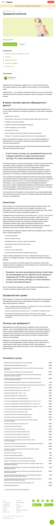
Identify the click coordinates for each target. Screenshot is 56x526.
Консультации (6, 511)
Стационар (15, 183)
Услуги (19, 11)
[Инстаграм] (43, 501)
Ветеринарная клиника (9, 11)
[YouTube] (47, 501)
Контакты (18, 511)
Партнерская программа (22, 510)
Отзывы (5, 508)
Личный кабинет (20, 502)
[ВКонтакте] (33, 501)
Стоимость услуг (9, 66)
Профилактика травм (11, 60)
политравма (39, 215)
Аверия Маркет (6, 506)
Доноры (5, 510)
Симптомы (8, 57)
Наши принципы (6, 502)
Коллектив (18, 500)
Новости (18, 508)
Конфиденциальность (8, 518)
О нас (4, 500)
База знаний (6, 504)
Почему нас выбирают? (11, 63)
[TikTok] (52, 501)
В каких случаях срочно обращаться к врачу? (17, 53)
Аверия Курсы (19, 506)
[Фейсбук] (38, 501)
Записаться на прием (10, 44)
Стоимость (22, 44)
